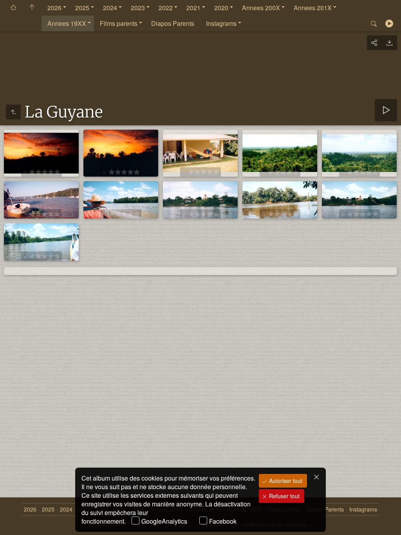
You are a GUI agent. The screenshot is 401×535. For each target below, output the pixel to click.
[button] (15, 519)
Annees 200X (261, 7)
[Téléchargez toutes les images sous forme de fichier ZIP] (389, 42)
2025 (82, 7)
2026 (54, 7)
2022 (166, 7)
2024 (110, 7)
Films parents (118, 23)
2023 (138, 7)
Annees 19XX (66, 23)
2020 (221, 7)
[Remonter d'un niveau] (13, 112)
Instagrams (221, 23)
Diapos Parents (172, 23)
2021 (193, 7)
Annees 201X (313, 7)
